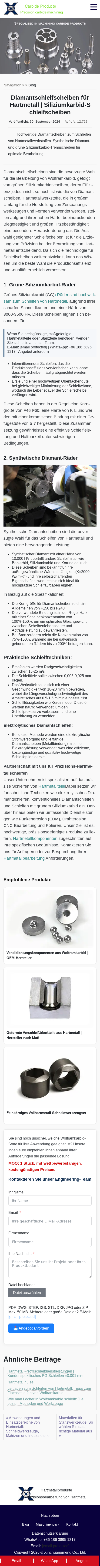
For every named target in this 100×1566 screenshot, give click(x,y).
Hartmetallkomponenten (35, 838)
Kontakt (72, 1524)
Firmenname (18, 1233)
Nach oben (50, 1515)
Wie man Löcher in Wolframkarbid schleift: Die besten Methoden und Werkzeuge (45, 1401)
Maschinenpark (47, 1524)
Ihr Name (15, 1192)
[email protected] (33, 347)
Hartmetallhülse (20, 1382)
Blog (32, 85)
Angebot (83, 1561)
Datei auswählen (27, 1293)
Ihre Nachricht (19, 1254)
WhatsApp (49, 1561)
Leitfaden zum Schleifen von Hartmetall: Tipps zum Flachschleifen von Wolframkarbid (49, 1390)
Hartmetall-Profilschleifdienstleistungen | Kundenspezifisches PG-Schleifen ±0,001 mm (45, 1373)
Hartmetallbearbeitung (24, 858)
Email (13, 1213)
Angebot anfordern (33, 352)
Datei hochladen (22, 1285)
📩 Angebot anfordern (31, 1328)
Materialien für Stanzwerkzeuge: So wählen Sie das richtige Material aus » (76, 1427)
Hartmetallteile (51, 786)
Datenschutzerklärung (50, 1533)
